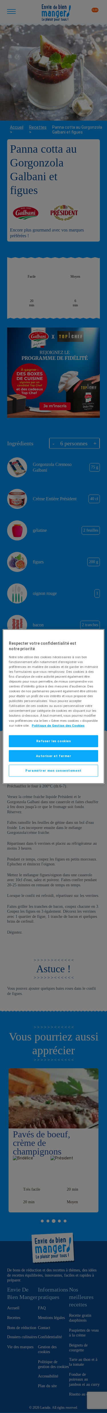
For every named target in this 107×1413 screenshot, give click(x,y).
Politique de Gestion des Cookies (58, 725)
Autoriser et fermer (53, 756)
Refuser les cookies (53, 741)
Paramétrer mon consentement (53, 771)
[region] (53, 706)
